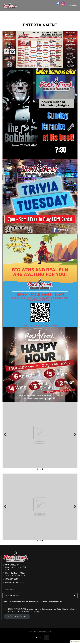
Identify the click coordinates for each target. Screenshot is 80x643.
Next (74, 435)
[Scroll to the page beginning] (46, 637)
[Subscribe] (75, 595)
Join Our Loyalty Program (17, 616)
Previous (6, 435)
